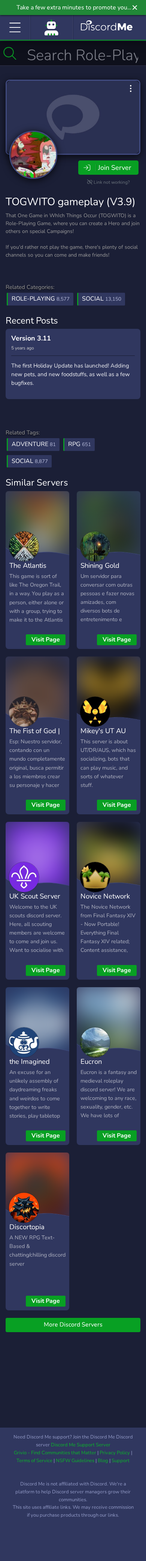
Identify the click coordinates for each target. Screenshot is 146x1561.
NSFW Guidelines (75, 1460)
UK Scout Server (34, 896)
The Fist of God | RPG (34, 736)
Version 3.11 (31, 338)
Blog (103, 1460)
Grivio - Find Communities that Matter (55, 1452)
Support (121, 1460)
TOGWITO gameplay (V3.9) (71, 202)
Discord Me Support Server (80, 1445)
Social (101, 299)
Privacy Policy (115, 1452)
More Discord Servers (73, 1324)
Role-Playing (41, 299)
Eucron (91, 1061)
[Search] (10, 53)
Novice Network (105, 896)
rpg (79, 444)
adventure (34, 444)
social (30, 461)
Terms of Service (34, 1460)
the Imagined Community (29, 1067)
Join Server (114, 167)
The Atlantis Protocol (27, 571)
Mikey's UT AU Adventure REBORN (103, 742)
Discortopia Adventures (27, 1232)
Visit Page (45, 639)
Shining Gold (99, 565)
